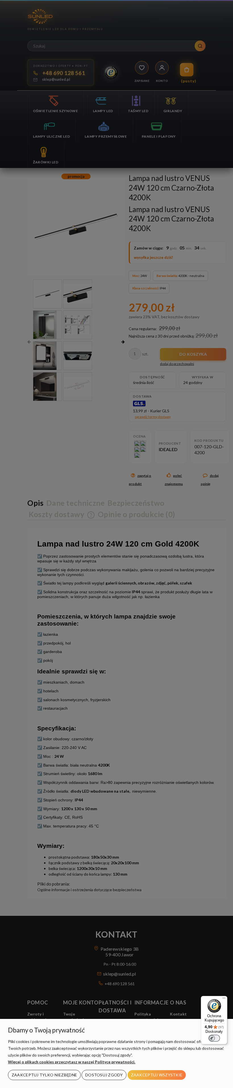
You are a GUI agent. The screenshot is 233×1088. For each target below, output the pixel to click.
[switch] (214, 1038)
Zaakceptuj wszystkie (157, 1074)
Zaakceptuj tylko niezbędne (44, 1074)
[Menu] (223, 999)
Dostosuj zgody (104, 1074)
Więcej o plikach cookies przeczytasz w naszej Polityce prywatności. (71, 1061)
